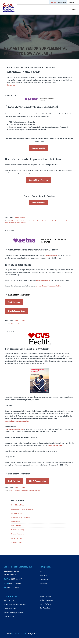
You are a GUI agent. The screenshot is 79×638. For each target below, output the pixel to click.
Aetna (15, 220)
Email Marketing (38, 202)
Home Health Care (17, 513)
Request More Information (38, 180)
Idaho (43, 220)
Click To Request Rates (16, 311)
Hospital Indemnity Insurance (20, 517)
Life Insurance (15, 521)
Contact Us (11, 85)
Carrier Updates (19, 217)
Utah (15, 222)
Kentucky (47, 220)
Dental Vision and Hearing (27, 220)
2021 (12, 220)
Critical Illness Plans (17, 505)
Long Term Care (16, 526)
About (41, 571)
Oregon (6, 222)
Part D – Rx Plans (16, 538)
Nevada (32, 490)
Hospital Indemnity (37, 220)
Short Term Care (16, 542)
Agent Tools (43, 575)
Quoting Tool (44, 579)
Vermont (18, 222)
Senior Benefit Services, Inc (9, 7)
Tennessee (11, 222)
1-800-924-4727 (58, 2)
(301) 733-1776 (11, 587)
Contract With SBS (38, 148)
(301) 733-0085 (12, 583)
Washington (23, 222)
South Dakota (37, 490)
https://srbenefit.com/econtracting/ (17, 421)
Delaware (19, 220)
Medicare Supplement (67, 220)
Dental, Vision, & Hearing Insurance (22, 509)
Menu (74, 9)
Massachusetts (58, 220)
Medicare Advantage (17, 530)
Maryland (52, 220)
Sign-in (72, 2)
